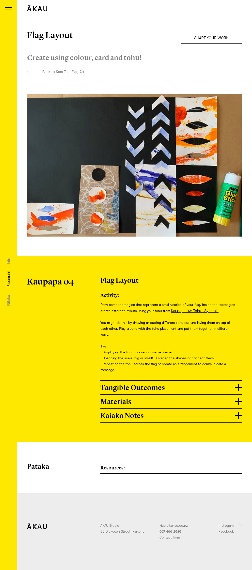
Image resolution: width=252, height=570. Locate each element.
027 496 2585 (170, 531)
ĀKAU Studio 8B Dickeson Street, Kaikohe (122, 528)
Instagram (226, 525)
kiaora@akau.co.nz (173, 525)
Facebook (226, 531)
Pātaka (8, 300)
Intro (8, 260)
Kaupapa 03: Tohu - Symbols (195, 310)
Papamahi (8, 279)
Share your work (211, 37)
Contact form (169, 537)
